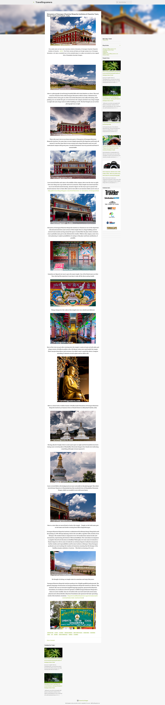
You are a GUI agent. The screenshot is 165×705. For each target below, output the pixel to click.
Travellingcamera (44, 2)
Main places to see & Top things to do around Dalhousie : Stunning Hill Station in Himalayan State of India (53, 686)
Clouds (56, 632)
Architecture (50, 632)
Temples (70, 634)
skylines (56, 634)
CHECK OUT (105, 40)
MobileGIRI (105, 52)
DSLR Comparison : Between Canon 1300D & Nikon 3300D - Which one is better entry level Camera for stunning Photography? (111, 173)
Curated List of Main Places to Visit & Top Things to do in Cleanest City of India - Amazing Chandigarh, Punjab (111, 148)
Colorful (61, 632)
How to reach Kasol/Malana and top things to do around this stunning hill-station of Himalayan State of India (53, 660)
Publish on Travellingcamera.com (110, 53)
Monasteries (86, 632)
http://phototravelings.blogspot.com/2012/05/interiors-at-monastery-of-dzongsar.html (73, 190)
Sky (52, 634)
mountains (92, 632)
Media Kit (105, 51)
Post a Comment (51, 640)
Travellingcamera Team (108, 50)
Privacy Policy (106, 54)
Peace (48, 634)
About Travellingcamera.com (109, 48)
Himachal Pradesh (68, 632)
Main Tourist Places (78, 632)
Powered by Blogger (83, 700)
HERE (61, 51)
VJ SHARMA (76, 634)
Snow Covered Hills (63, 634)
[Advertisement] (70, 61)
